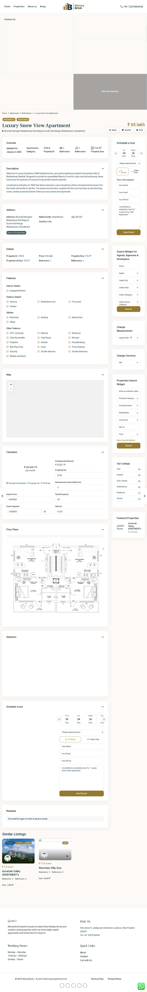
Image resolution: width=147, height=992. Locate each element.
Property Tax (60, 470)
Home (7, 6)
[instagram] (85, 985)
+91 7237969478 (133, 6)
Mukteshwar (27, 113)
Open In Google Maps (16, 233)
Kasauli (120, 475)
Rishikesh (121, 492)
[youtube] (79, 985)
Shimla (119, 498)
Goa (118, 469)
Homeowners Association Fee (68, 482)
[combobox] (128, 398)
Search (128, 309)
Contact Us (10, 19)
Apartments (14, 113)
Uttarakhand (57, 217)
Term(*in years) (61, 494)
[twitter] (68, 985)
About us (32, 6)
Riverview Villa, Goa (50, 867)
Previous (59, 719)
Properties (19, 6)
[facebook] (62, 985)
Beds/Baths (124, 413)
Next (104, 719)
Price (121, 434)
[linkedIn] (73, 985)
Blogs (43, 6)
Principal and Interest (64, 461)
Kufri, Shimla (122, 481)
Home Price (11, 494)
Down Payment (12, 506)
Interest (58, 506)
